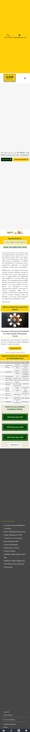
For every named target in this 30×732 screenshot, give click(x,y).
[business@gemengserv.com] (19, 35)
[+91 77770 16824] (8, 35)
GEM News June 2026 (15, 427)
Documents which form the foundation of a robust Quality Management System (15, 333)
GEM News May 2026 (15, 437)
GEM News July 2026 (15, 417)
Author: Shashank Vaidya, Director (15, 352)
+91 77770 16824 (8, 37)
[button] (25, 78)
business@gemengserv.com (19, 37)
